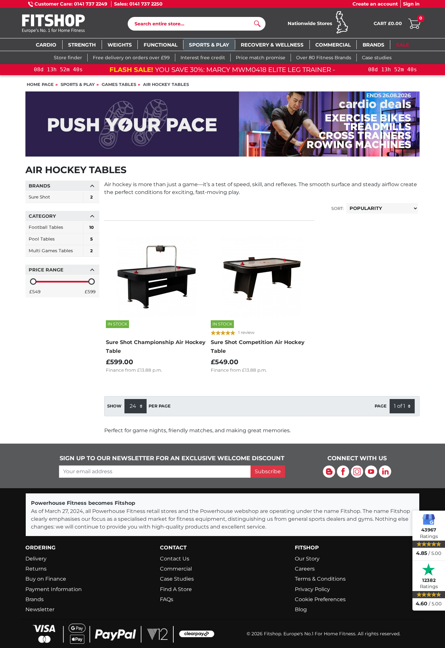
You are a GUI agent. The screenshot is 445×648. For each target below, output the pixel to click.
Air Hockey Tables (166, 84)
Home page (40, 84)
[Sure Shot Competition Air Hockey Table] (261, 276)
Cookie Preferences (320, 599)
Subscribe (268, 471)
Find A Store (176, 589)
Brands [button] (39, 186)
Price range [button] (46, 270)
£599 (90, 291)
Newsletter (39, 609)
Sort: (337, 208)
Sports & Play (78, 84)
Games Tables (119, 84)
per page (160, 406)
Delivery (36, 559)
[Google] (428, 519)
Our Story (307, 559)
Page (381, 406)
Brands (34, 599)
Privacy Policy (312, 589)
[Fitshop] (63, 24)
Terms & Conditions (320, 579)
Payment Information (53, 589)
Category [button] (42, 216)
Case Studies (177, 579)
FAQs (166, 599)
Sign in (411, 4)
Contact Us (174, 559)
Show (114, 406)
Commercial (176, 569)
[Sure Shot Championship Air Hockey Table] (157, 276)
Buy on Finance (45, 579)
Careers (305, 569)
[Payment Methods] (121, 633)
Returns (36, 569)
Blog (301, 609)
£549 (34, 291)
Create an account (375, 4)
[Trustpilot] (428, 569)
